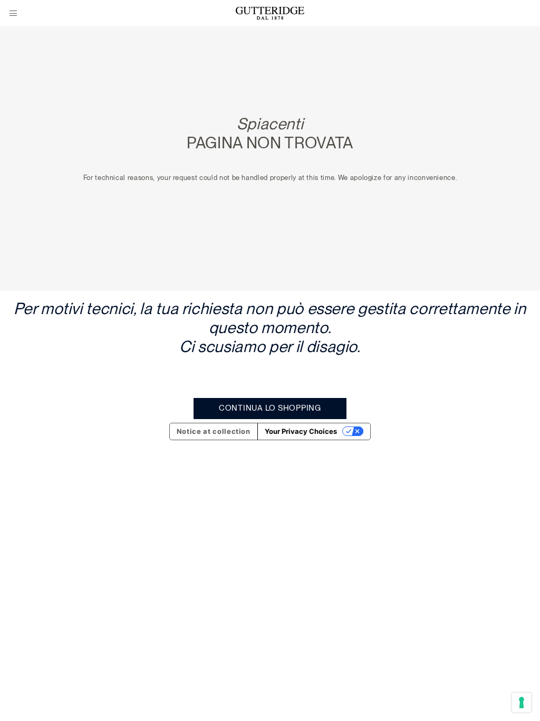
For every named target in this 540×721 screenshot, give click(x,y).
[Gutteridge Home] (270, 13)
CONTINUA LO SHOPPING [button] (270, 408)
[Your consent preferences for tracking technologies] (522, 702)
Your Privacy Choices (301, 431)
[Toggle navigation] (13, 13)
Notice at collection (213, 431)
